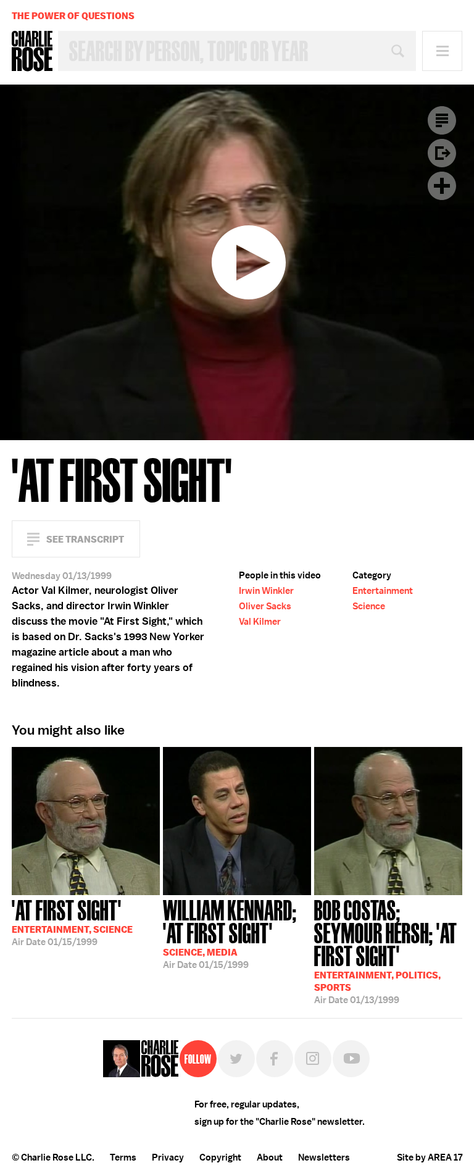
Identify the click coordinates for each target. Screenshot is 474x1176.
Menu (442, 51)
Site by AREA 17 (429, 1157)
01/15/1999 (72, 921)
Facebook (274, 1058)
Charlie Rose (32, 51)
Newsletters (324, 1157)
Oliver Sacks (265, 606)
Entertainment (382, 591)
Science (368, 606)
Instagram (312, 1058)
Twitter (236, 1058)
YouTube (351, 1058)
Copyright (220, 1157)
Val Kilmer (260, 621)
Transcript (442, 120)
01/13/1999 (385, 950)
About (270, 1157)
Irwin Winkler (266, 591)
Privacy (168, 1157)
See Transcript (85, 539)
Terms (123, 1157)
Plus (442, 186)
